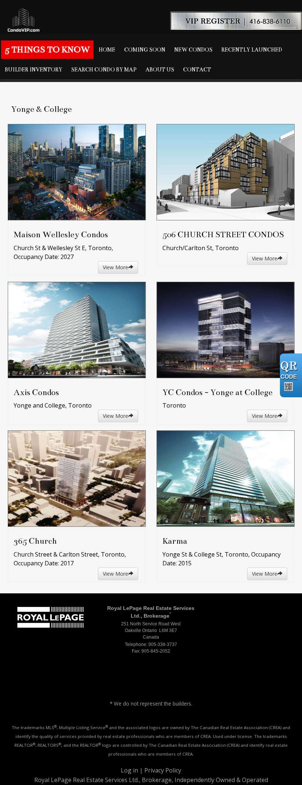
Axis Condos (36, 392)
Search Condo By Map (104, 69)
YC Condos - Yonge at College (217, 392)
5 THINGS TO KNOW (47, 49)
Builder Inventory (33, 69)
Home (107, 49)
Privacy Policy (162, 770)
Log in (129, 770)
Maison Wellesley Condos (61, 234)
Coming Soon (144, 49)
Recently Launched (251, 49)
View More (115, 267)
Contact (197, 69)
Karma (174, 541)
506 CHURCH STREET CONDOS (223, 234)
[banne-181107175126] (151, 16)
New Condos (193, 49)
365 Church (35, 541)
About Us (159, 69)
